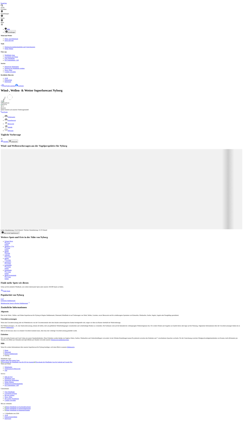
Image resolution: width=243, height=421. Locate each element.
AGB (6, 78)
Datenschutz (8, 80)
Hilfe (8, 29)
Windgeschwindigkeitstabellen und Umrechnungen (20, 47)
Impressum (8, 81)
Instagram (28, 408)
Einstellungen (11, 32)
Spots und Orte (9, 40)
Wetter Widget (9, 48)
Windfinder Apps (10, 55)
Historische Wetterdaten (12, 66)
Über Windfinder (10, 58)
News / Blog (8, 70)
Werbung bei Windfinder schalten (15, 68)
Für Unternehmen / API (12, 60)
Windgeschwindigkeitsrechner (60, 340)
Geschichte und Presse (11, 57)
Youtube (27, 410)
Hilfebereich (10, 327)
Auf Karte (5, 112)
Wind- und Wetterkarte (11, 39)
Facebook (21, 86)
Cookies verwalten (10, 72)
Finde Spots (6, 291)
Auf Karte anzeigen (9, 86)
